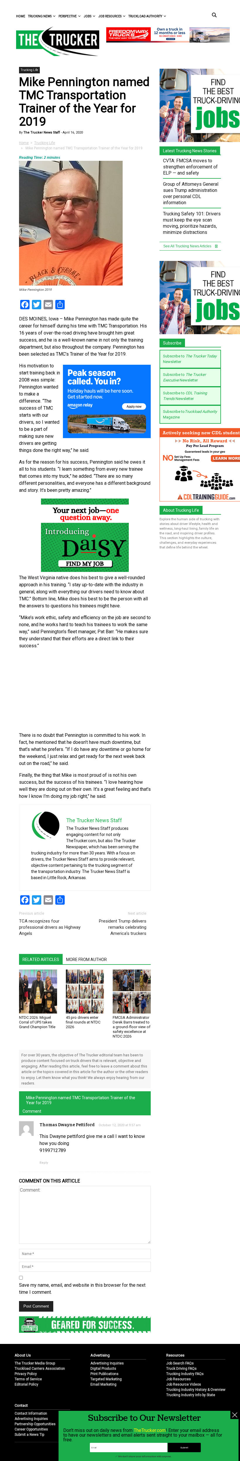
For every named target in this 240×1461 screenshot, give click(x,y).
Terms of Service (28, 1379)
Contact (21, 1405)
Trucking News (40, 16)
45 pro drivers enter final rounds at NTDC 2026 (83, 1022)
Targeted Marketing (106, 1379)
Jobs (87, 16)
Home (20, 16)
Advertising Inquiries (107, 1363)
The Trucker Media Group (35, 1363)
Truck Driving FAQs (181, 1369)
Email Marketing (103, 1384)
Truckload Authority (145, 16)
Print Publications (104, 1374)
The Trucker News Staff (41, 132)
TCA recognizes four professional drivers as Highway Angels (49, 927)
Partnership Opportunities (35, 1424)
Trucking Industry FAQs (185, 1374)
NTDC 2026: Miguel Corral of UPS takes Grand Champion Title (37, 1022)
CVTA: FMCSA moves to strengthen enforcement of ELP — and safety (190, 167)
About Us (23, 1355)
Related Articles (41, 959)
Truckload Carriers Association (40, 1369)
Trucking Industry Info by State (190, 1395)
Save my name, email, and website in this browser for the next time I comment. (82, 1288)
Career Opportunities (31, 1429)
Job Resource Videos (183, 1384)
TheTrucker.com (150, 1430)
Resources (175, 1355)
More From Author (86, 959)
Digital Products (103, 1369)
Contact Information (31, 1413)
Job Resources (109, 16)
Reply (44, 1163)
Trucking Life (29, 70)
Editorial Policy (26, 1384)
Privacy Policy (26, 1374)
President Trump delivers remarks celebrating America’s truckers (122, 927)
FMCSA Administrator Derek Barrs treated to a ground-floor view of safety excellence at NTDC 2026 (131, 1026)
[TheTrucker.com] (54, 41)
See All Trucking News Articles (187, 246)
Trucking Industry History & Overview (195, 1390)
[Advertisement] (85, 690)
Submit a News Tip (29, 1435)
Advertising (100, 1355)
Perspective (68, 16)
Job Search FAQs (180, 1363)
